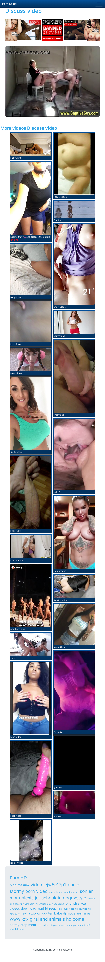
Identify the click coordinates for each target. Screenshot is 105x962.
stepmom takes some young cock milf (70, 925)
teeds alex (43, 925)
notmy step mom (23, 925)
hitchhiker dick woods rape (50, 903)
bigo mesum (19, 885)
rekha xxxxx (30, 913)
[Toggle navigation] (99, 4)
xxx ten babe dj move (58, 913)
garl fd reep (47, 908)
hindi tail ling (83, 913)
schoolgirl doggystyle (63, 897)
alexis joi (31, 897)
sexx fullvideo (17, 929)
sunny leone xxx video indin (63, 892)
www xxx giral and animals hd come (47, 919)
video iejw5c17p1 (48, 884)
